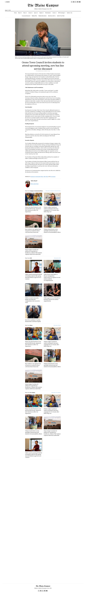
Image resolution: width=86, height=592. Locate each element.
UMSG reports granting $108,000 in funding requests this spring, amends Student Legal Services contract (33, 277)
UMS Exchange (61, 12)
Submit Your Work (60, 15)
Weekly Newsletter (42, 15)
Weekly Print (34, 15)
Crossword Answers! (26, 15)
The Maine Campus (43, 5)
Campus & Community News (37, 176)
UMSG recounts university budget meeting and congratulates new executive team (32, 300)
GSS (44, 176)
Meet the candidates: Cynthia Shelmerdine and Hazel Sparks (33, 320)
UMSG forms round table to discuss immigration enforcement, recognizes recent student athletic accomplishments (52, 277)
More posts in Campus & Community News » (53, 190)
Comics (54, 12)
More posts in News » (57, 325)
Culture (29, 12)
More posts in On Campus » (56, 392)
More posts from (34, 183)
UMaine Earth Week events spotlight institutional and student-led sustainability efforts (52, 230)
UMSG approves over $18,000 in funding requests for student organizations (52, 299)
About (19, 12)
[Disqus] (43, 476)
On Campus (52, 176)
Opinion (41, 12)
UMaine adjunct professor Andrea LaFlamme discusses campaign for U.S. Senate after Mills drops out (51, 209)
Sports (35, 12)
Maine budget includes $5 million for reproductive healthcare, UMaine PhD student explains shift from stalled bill (33, 252)
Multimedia (47, 12)
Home (15, 12)
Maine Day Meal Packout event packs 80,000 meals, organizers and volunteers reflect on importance (33, 209)
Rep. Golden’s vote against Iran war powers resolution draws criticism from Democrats (33, 230)
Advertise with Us (51, 15)
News (24, 12)
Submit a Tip (69, 12)
